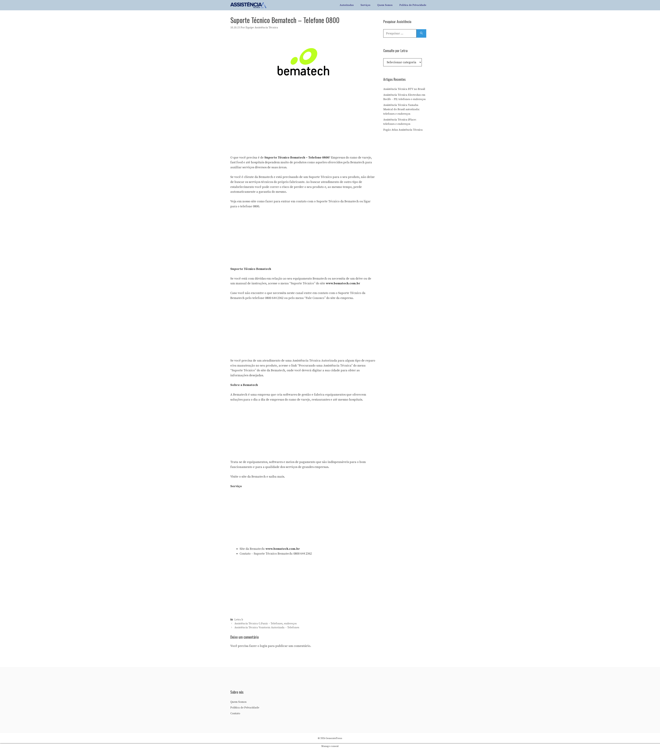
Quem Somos (385, 5)
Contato (235, 713)
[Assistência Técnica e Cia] (248, 5)
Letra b (238, 619)
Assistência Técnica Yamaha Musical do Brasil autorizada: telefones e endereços (401, 109)
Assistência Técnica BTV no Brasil (404, 89)
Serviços (365, 5)
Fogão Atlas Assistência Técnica (403, 130)
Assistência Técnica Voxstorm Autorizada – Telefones (266, 627)
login (263, 646)
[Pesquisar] (421, 33)
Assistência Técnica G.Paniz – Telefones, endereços (265, 623)
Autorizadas (347, 5)
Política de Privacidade (412, 5)
